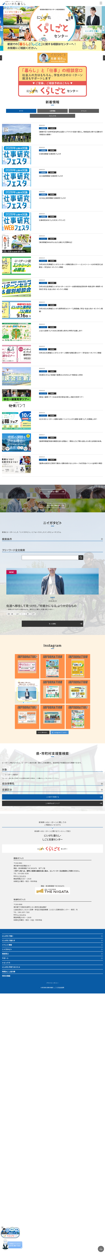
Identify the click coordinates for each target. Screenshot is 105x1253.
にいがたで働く (8, 936)
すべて (21, 111)
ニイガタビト (7, 949)
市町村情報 (6, 976)
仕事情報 (52, 111)
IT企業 (17, 614)
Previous (2, 28)
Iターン (23, 614)
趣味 (28, 614)
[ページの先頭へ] (101, 1247)
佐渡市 (33, 614)
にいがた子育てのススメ (11, 967)
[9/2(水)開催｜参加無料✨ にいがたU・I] (27, 666)
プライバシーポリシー (52, 983)
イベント (84, 111)
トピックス (52, 116)
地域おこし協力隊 (8, 971)
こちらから (22, 876)
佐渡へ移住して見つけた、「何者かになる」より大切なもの (41, 606)
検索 (81, 557)
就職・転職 (10, 614)
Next (103, 28)
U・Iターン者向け (11, 774)
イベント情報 (7, 945)
